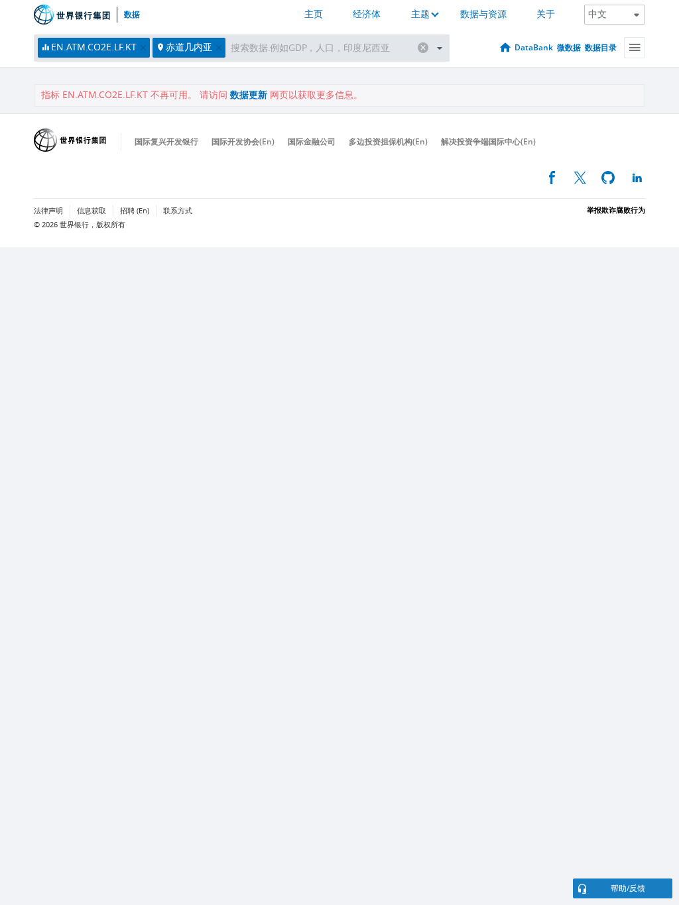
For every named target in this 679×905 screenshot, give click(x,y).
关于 (545, 14)
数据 (132, 14)
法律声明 (48, 211)
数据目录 (601, 47)
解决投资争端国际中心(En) (488, 141)
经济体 (367, 14)
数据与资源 (483, 14)
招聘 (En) (134, 211)
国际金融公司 (312, 141)
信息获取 (91, 211)
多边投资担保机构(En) (388, 141)
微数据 (569, 47)
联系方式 (177, 211)
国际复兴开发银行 (166, 141)
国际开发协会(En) (243, 141)
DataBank (534, 47)
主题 (420, 14)
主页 (313, 14)
